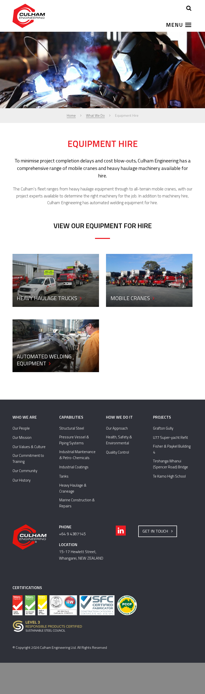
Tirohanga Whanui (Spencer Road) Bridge (170, 464)
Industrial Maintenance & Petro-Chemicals (77, 455)
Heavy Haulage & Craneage (72, 488)
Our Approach (117, 428)
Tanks (63, 476)
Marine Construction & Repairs (77, 503)
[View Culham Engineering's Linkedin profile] (121, 531)
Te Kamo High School (169, 476)
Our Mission (22, 437)
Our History (21, 480)
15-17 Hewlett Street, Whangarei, (81, 555)
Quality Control (117, 452)
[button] (177, 25)
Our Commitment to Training (28, 458)
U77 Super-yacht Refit (170, 437)
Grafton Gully (163, 428)
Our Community (24, 471)
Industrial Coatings (73, 467)
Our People (21, 428)
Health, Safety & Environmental (119, 440)
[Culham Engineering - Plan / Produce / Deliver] (28, 16)
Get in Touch (156, 531)
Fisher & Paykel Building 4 (171, 449)
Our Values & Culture (29, 447)
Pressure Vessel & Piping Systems (74, 440)
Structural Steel (71, 428)
